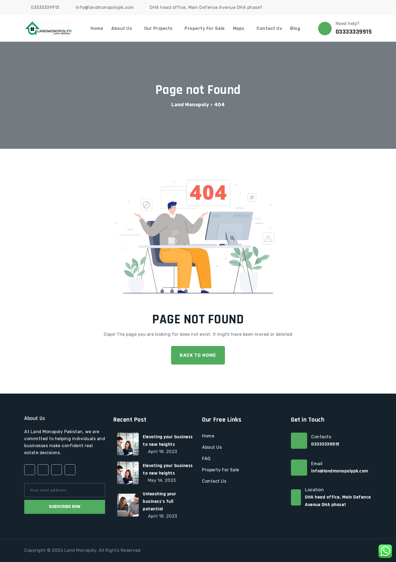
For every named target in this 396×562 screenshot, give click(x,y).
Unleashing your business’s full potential (159, 501)
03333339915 (45, 7)
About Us (121, 28)
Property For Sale (205, 28)
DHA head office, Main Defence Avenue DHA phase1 (206, 7)
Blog (295, 28)
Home (97, 28)
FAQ (206, 458)
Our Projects (158, 28)
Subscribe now (65, 506)
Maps (239, 28)
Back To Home (198, 355)
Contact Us (269, 28)
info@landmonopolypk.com (105, 7)
